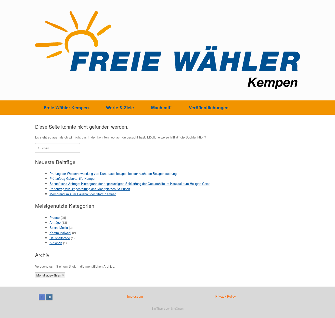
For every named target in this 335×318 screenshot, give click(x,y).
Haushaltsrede (60, 237)
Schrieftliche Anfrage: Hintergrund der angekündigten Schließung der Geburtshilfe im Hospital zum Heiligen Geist (130, 183)
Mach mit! (161, 107)
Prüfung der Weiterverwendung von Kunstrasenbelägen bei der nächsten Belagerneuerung (113, 173)
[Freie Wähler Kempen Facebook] (42, 297)
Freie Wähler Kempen (66, 107)
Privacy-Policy (225, 296)
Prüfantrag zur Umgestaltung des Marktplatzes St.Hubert (90, 188)
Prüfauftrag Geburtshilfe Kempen (73, 178)
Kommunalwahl (60, 232)
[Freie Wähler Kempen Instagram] (49, 297)
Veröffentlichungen (209, 107)
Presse (55, 217)
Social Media (59, 227)
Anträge (55, 222)
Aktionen (56, 242)
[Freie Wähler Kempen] (167, 50)
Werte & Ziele (120, 107)
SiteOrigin (177, 308)
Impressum (135, 296)
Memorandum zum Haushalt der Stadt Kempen (83, 194)
